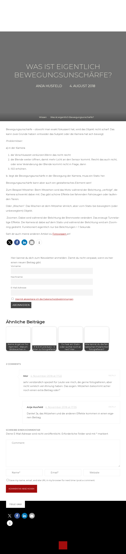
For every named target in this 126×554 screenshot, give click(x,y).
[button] (9, 242)
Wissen (43, 117)
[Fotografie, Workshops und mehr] (30, 16)
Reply (112, 376)
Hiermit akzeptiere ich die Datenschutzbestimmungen (44, 299)
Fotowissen (59, 233)
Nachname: (17, 277)
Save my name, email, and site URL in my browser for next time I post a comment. (52, 480)
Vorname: (16, 266)
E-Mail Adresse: (19, 287)
